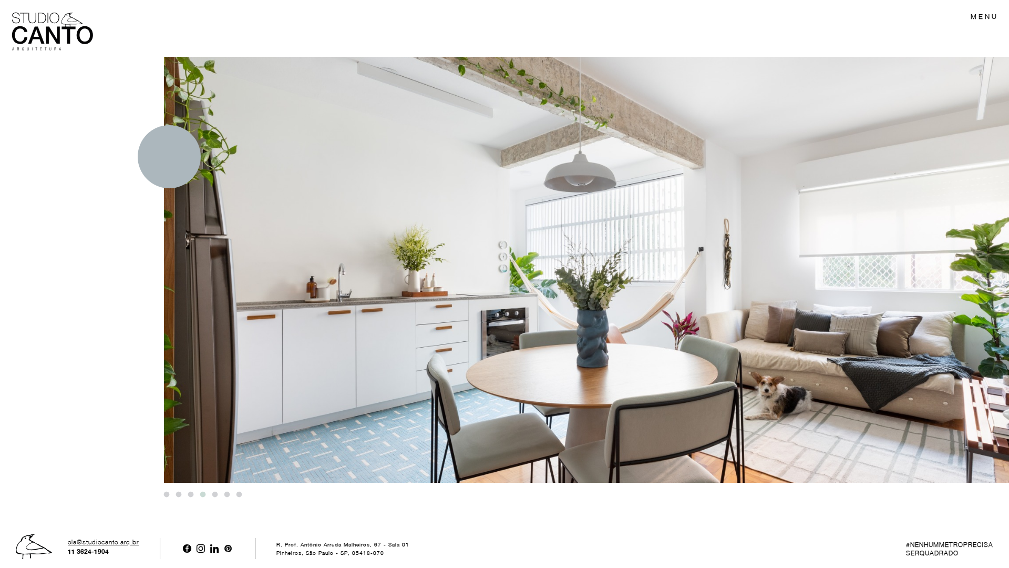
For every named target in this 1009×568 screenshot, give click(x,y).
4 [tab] (202, 495)
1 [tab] (166, 495)
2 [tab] (178, 495)
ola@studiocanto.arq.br (103, 542)
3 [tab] (190, 495)
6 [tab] (226, 495)
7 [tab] (238, 495)
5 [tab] (214, 495)
